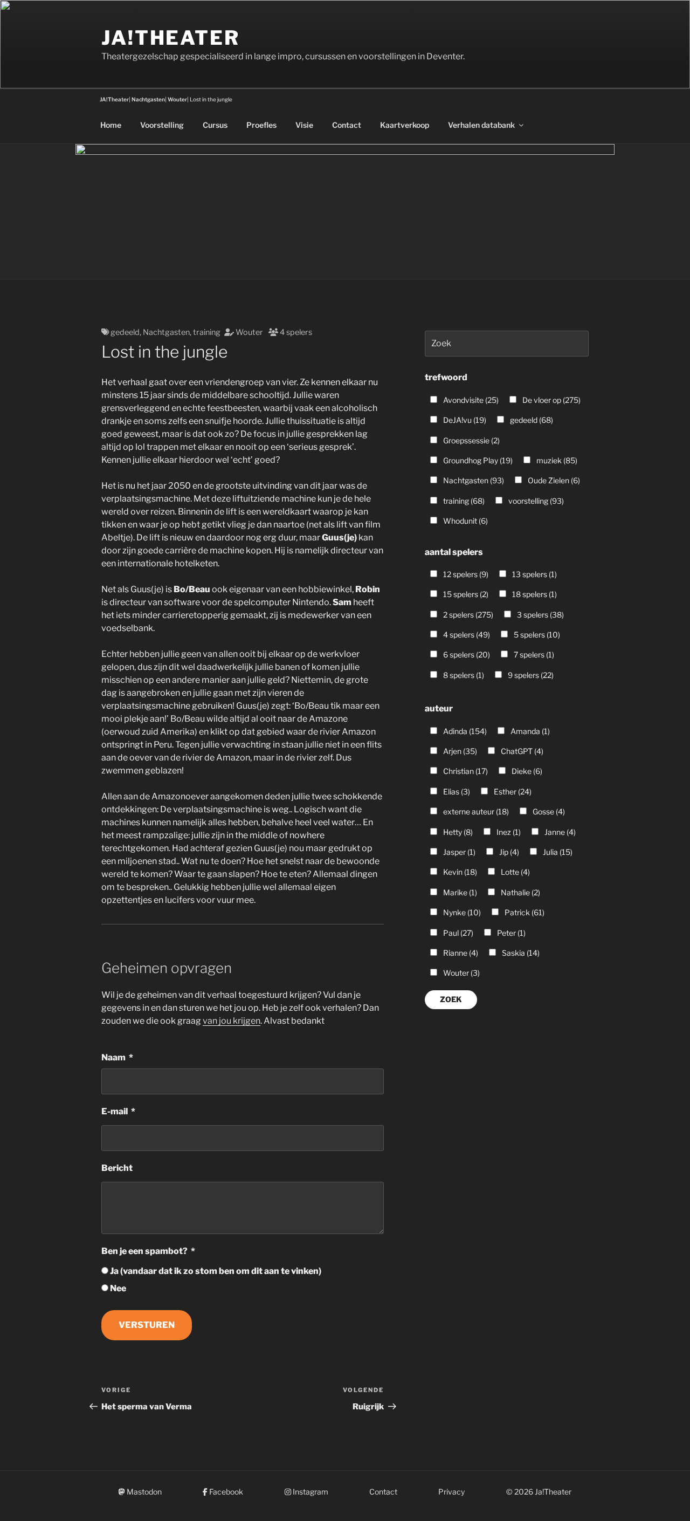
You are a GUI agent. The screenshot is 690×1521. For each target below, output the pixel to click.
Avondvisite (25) (470, 400)
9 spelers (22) (530, 675)
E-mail (114, 1111)
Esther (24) (512, 791)
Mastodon (143, 1491)
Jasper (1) (458, 852)
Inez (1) (508, 832)
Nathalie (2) (519, 892)
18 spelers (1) (533, 594)
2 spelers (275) (467, 614)
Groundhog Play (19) (477, 460)
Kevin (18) (459, 871)
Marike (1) (459, 892)
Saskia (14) (520, 952)
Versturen (147, 1325)
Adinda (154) (464, 731)
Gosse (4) (548, 811)
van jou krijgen (231, 1021)
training (206, 332)
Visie (304, 124)
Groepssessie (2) (470, 440)
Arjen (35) (459, 751)
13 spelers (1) (533, 574)
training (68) (463, 500)
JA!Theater (170, 38)
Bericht (117, 1168)
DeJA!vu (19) (463, 419)
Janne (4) (559, 832)
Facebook (225, 1491)
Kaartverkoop (404, 124)
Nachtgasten (166, 332)
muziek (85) (556, 460)
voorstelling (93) (535, 500)
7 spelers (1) (533, 654)
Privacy (451, 1491)
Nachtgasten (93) (472, 480)
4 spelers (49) (465, 634)
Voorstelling (162, 124)
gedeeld (125, 332)
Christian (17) (464, 771)
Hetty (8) (457, 832)
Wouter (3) (460, 972)
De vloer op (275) (551, 400)
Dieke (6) (526, 771)
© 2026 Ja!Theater (538, 1491)
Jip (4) (508, 852)
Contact (346, 124)
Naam (113, 1057)
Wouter (249, 332)
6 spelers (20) (465, 654)
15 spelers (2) (464, 594)
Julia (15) (556, 852)
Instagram (309, 1491)
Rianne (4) (459, 952)
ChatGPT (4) (521, 751)
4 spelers (296, 332)
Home (110, 124)
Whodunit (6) (464, 520)
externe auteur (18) (475, 811)
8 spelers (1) (462, 675)
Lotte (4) (514, 871)
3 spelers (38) (539, 614)
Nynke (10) (461, 912)
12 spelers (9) (464, 574)
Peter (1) (510, 932)
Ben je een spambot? (144, 1251)
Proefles (261, 124)
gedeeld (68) (530, 419)
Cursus (215, 124)
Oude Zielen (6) (553, 480)
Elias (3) (455, 791)
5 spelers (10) (536, 634)
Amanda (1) (529, 731)
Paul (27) (457, 932)
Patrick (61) (523, 912)
